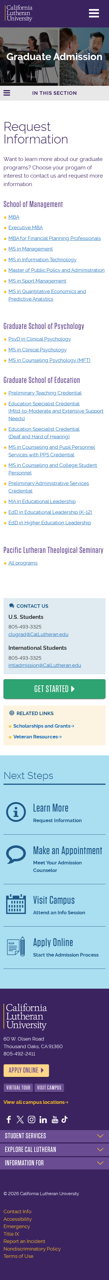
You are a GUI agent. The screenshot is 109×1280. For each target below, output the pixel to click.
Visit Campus (49, 1088)
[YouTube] (55, 1120)
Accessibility (17, 1219)
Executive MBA (25, 227)
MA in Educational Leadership (42, 501)
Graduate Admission (54, 56)
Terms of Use (18, 1256)
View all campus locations (34, 1102)
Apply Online (23, 1070)
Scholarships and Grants (41, 726)
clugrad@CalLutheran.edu (38, 634)
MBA (13, 217)
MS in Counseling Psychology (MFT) (49, 360)
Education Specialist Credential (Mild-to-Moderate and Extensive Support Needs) (55, 411)
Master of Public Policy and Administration (56, 270)
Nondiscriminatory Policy (32, 1249)
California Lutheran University (19, 13)
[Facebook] (8, 1120)
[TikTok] (64, 1120)
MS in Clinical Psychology (37, 350)
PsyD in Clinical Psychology (39, 339)
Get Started (51, 689)
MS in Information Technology (42, 259)
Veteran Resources (35, 737)
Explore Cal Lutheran (30, 1150)
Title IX (11, 1234)
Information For (24, 1163)
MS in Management (30, 249)
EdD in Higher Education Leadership (49, 523)
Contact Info (17, 1211)
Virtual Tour (18, 1088)
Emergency (16, 1226)
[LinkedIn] (43, 1120)
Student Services (25, 1136)
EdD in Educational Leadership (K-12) (50, 512)
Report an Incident (24, 1241)
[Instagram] (31, 1120)
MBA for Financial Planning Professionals (54, 238)
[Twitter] (20, 1120)
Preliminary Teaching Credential (45, 393)
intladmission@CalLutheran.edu (44, 665)
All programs (22, 563)
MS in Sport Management (37, 281)
